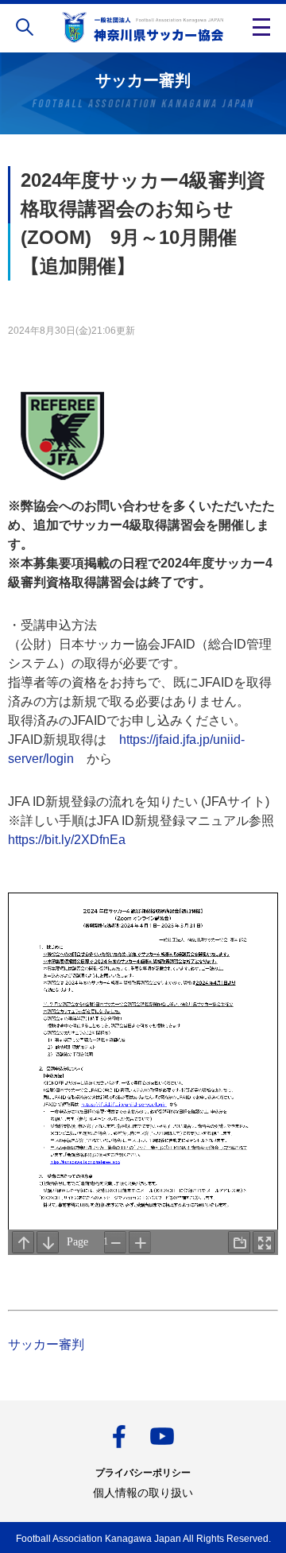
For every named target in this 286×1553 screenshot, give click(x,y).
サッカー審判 (46, 1344)
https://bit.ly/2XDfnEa (67, 839)
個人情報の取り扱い (143, 1492)
